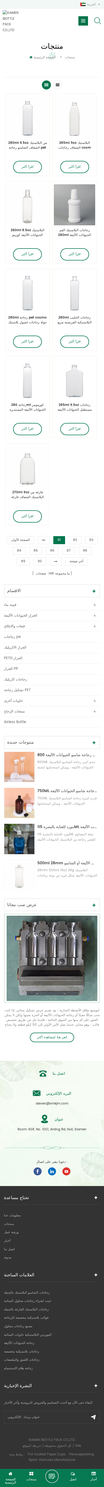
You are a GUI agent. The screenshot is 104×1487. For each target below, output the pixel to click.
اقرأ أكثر (27, 166)
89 (23, 561)
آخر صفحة (76, 561)
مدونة (7, 1257)
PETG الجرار (13, 658)
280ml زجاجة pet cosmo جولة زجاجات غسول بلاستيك (27, 320)
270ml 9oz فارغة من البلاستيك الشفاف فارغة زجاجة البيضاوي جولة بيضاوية (27, 495)
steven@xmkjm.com (52, 1103)
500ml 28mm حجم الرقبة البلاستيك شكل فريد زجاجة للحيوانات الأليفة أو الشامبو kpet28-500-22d (67, 863)
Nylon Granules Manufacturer (52, 1459)
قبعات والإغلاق (14, 626)
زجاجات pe (12, 637)
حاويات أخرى (13, 701)
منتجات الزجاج (14, 711)
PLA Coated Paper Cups (47, 1454)
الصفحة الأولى (20, 540)
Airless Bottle (15, 722)
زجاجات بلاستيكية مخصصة (21, 1351)
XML (78, 1445)
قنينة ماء (10, 605)
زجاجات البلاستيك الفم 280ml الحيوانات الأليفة (74, 233)
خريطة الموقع (32, 1445)
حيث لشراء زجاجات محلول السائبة (27, 1300)
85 (36, 550)
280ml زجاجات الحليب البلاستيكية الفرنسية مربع (74, 320)
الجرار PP (11, 669)
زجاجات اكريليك (15, 679)
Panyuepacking (81, 1454)
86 (52, 550)
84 (19, 550)
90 (40, 561)
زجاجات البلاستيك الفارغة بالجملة (26, 1309)
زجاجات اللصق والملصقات (21, 1359)
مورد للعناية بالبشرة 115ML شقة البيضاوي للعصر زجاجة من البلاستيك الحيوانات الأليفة (67, 827)
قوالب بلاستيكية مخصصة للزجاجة (26, 1317)
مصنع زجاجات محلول (18, 1326)
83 (91, 540)
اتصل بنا (9, 1249)
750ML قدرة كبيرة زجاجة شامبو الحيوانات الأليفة (67, 791)
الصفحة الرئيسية (45, 57)
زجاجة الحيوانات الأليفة (19, 1343)
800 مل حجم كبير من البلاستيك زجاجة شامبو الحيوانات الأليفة (67, 755)
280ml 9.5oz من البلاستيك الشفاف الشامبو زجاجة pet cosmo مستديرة (27, 145)
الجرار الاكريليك (15, 647)
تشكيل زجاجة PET (17, 690)
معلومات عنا (12, 1215)
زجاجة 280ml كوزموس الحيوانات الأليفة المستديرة (28, 407)
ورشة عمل (11, 1232)
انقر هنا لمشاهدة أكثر (52, 1037)
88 (85, 550)
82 (75, 540)
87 (69, 550)
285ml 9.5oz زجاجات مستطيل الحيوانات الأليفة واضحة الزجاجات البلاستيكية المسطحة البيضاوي (74, 407)
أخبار (7, 1240)
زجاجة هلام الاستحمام (18, 1368)
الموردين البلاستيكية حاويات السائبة (27, 1334)
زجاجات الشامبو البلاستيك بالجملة (27, 1292)
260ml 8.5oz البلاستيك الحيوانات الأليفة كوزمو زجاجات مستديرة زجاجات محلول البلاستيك (27, 233)
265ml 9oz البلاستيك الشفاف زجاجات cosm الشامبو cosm (74, 145)
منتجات (9, 1224)
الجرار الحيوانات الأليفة (20, 615)
